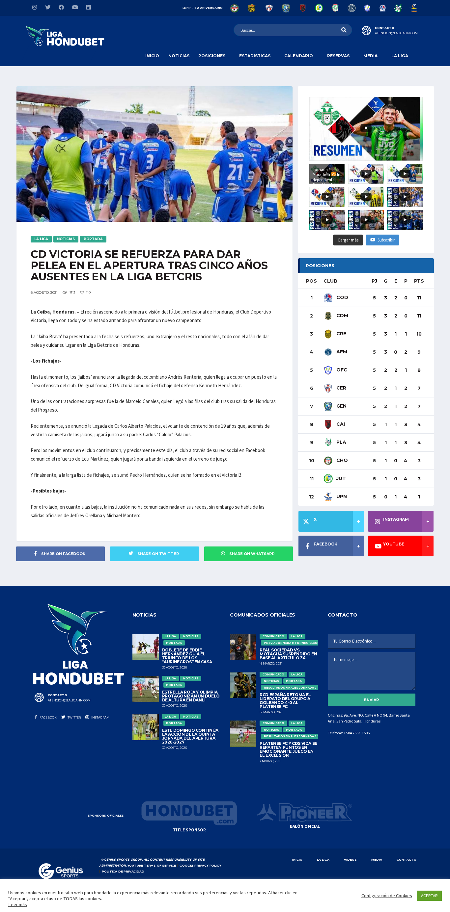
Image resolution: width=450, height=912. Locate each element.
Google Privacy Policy (200, 865)
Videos (350, 859)
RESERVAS (338, 55)
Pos (311, 281)
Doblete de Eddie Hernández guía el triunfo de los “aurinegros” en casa (187, 655)
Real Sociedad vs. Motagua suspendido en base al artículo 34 (288, 653)
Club (330, 281)
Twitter (74, 717)
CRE (340, 334)
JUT (340, 478)
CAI (340, 424)
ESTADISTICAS (254, 55)
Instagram (100, 717)
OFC (341, 370)
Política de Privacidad (123, 871)
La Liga (399, 55)
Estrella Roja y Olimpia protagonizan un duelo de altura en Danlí (191, 696)
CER (340, 388)
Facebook (48, 717)
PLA (340, 442)
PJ (374, 281)
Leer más (17, 904)
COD (341, 297)
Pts (419, 281)
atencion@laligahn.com (396, 33)
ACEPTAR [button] (429, 896)
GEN (341, 406)
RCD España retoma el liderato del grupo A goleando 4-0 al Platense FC (285, 700)
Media (370, 55)
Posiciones (211, 55)
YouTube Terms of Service (151, 865)
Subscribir (386, 240)
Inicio (152, 55)
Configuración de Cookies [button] (386, 896)
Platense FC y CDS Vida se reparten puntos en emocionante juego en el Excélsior (288, 749)
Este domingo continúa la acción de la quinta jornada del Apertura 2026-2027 (190, 736)
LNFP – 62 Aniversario (203, 8)
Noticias (178, 55)
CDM (341, 315)
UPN (341, 496)
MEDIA (376, 859)
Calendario (298, 55)
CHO (341, 460)
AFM (341, 352)
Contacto (406, 859)
